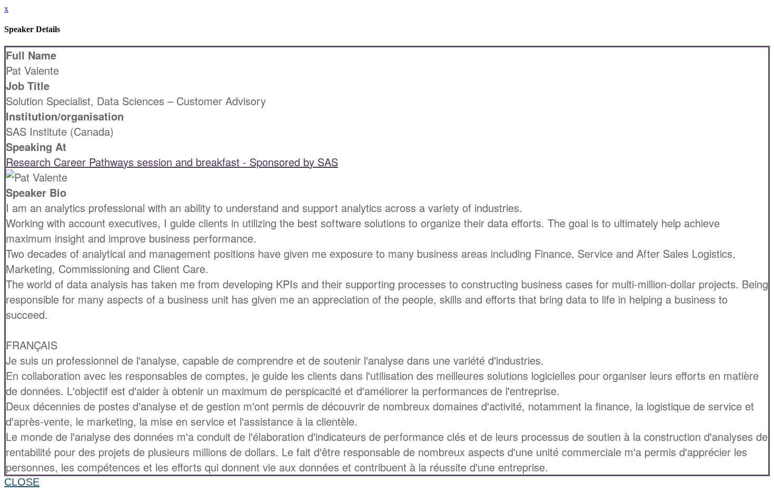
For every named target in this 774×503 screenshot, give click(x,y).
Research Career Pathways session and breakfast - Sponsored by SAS (172, 161)
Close (21, 482)
